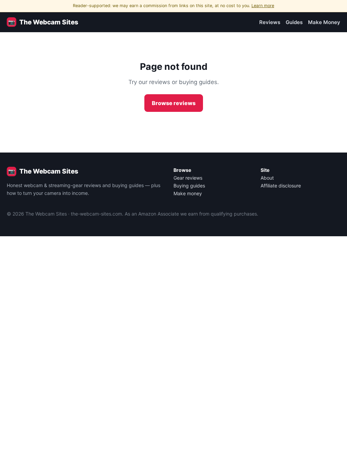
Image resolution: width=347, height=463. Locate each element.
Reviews (269, 22)
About (267, 178)
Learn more (262, 5)
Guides (294, 22)
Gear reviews (188, 178)
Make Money (324, 22)
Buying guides (189, 185)
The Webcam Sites (43, 22)
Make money (188, 193)
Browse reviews (174, 103)
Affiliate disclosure (281, 185)
